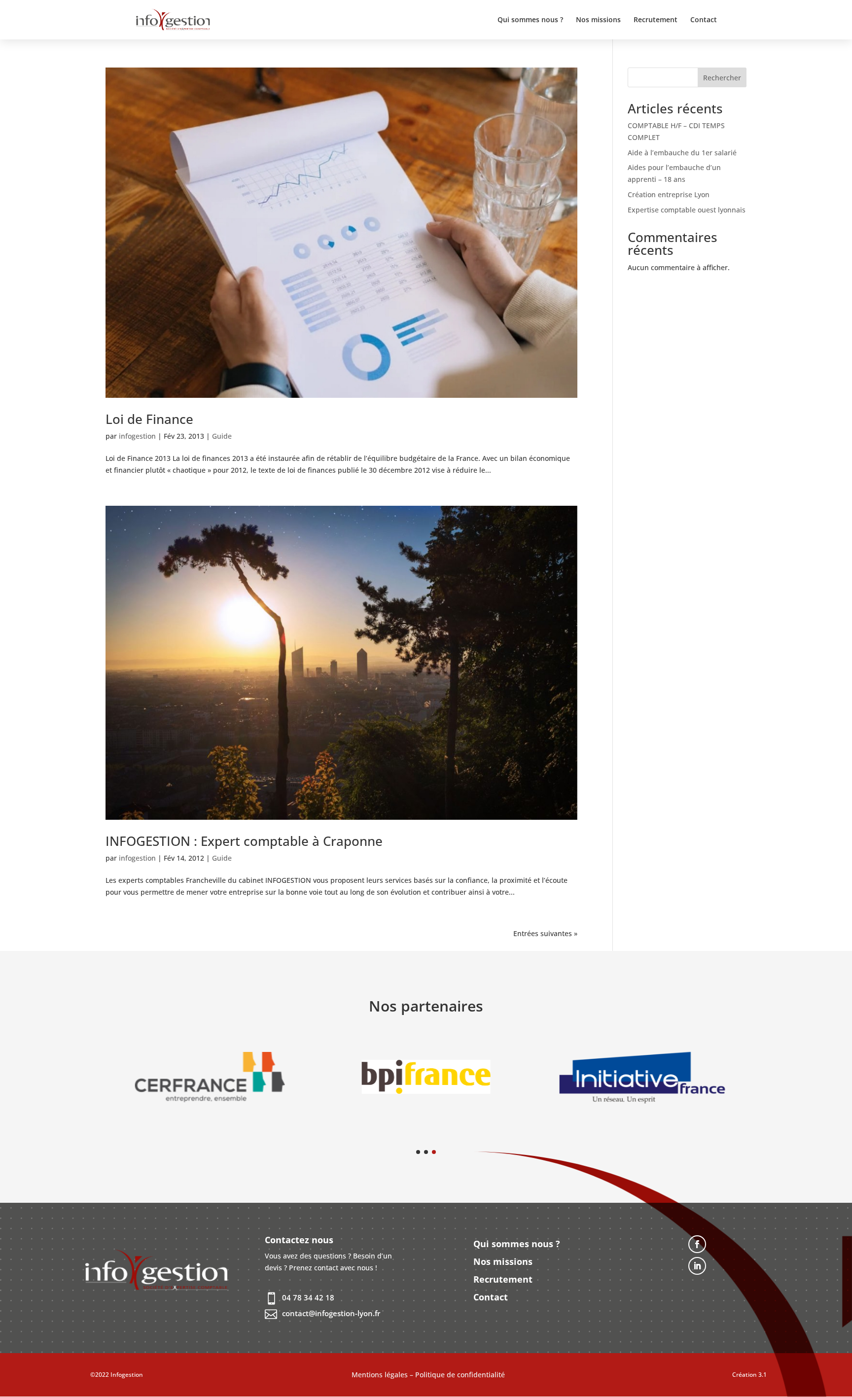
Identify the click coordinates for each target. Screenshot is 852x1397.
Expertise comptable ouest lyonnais (687, 209)
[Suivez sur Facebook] (697, 1244)
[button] (418, 1152)
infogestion (137, 436)
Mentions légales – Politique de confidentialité (428, 1374)
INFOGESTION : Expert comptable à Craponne (244, 841)
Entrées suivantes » (545, 933)
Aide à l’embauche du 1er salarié (682, 152)
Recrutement (655, 20)
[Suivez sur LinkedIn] (697, 1266)
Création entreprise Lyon (669, 194)
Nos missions (598, 20)
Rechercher (722, 77)
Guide (222, 436)
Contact (703, 20)
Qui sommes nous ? (530, 20)
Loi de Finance (149, 419)
